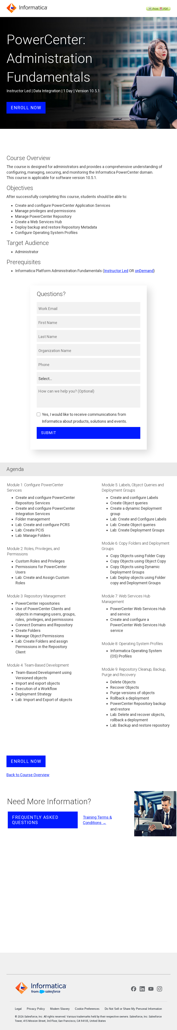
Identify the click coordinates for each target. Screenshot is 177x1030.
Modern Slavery (60, 1008)
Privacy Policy (36, 1008)
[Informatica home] (41, 988)
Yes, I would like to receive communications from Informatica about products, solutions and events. (84, 418)
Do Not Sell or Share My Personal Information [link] (133, 1008)
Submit (48, 432)
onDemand (144, 270)
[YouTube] (150, 988)
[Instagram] (159, 988)
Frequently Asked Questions (35, 820)
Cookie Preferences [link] (87, 1008)
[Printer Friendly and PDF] (158, 9)
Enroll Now (26, 107)
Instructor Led (116, 270)
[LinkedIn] (142, 988)
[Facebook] (133, 988)
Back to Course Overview (27, 775)
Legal (18, 1008)
